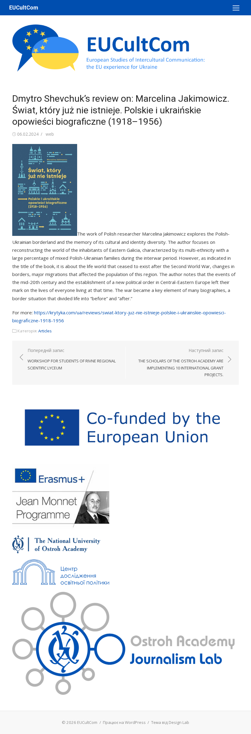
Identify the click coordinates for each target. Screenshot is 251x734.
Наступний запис (180, 362)
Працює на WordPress (124, 722)
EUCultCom (23, 7)
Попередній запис (72, 358)
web (50, 134)
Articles (45, 331)
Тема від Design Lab (170, 722)
